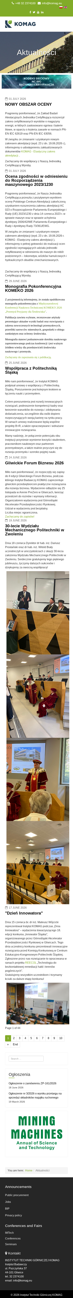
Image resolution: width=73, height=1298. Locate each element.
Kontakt (14, 1253)
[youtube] (38, 12)
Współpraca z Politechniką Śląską (31, 370)
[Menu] (66, 39)
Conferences (13, 1238)
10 (60, 1038)
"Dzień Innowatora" (24, 913)
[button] (36, 81)
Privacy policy (13, 1215)
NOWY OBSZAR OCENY (28, 104)
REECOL (30, 962)
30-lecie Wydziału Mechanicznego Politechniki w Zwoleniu (34, 530)
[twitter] (34, 12)
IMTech (9, 1232)
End (15, 1044)
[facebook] (30, 12)
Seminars (11, 1244)
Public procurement (17, 1195)
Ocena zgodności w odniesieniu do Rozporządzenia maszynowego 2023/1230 (36, 180)
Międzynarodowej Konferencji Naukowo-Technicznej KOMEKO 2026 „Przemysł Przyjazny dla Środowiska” (33, 307)
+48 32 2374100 (25, 3)
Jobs (8, 1201)
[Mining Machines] (36, 1133)
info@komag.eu (52, 3)
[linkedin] (42, 12)
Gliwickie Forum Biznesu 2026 (34, 463)
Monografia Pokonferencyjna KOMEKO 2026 (33, 288)
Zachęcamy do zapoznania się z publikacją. (28, 357)
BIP (7, 1208)
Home (28, 1170)
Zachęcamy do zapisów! (19, 516)
